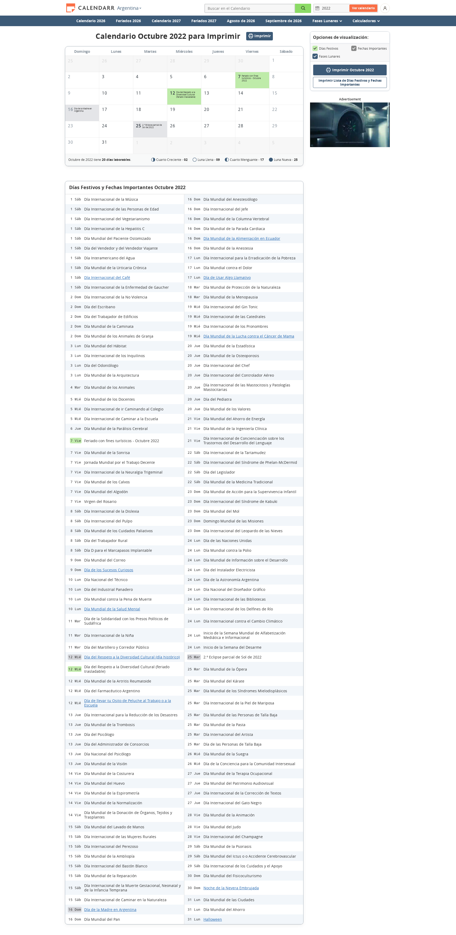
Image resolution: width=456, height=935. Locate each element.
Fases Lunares (329, 56)
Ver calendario (363, 8)
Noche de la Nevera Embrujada (231, 887)
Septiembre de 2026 (283, 20)
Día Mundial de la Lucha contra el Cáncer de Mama (248, 336)
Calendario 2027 (166, 20)
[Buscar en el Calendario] (303, 8)
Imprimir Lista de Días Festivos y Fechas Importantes (350, 82)
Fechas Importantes (372, 48)
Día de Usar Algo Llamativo (227, 277)
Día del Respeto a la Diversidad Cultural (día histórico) (132, 657)
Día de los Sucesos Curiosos (108, 569)
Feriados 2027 (203, 20)
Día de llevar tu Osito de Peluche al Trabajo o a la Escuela (127, 703)
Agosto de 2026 (241, 20)
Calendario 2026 (90, 20)
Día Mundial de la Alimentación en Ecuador (241, 238)
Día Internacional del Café (107, 277)
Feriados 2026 (128, 20)
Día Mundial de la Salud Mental (112, 608)
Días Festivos (328, 48)
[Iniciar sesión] (385, 8)
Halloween (212, 919)
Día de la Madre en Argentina (110, 909)
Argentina (128, 8)
